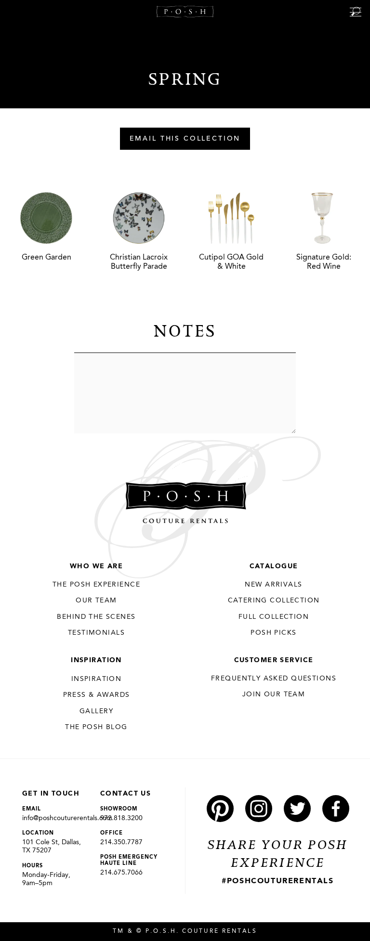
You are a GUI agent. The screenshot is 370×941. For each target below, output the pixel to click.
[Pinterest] (220, 808)
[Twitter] (297, 808)
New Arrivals (273, 584)
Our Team (96, 600)
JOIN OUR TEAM (273, 694)
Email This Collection (185, 139)
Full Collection (273, 617)
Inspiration (96, 660)
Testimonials (96, 632)
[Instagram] (258, 808)
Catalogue (274, 566)
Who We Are (96, 566)
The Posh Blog (96, 727)
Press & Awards (96, 695)
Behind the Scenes (96, 617)
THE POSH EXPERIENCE (96, 584)
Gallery (96, 711)
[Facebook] (335, 808)
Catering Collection (274, 600)
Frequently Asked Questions (273, 678)
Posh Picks (273, 632)
